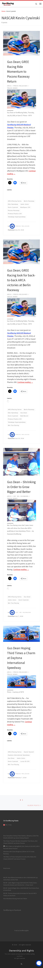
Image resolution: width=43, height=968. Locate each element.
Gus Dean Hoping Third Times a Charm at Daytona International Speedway (21, 658)
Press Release (22, 226)
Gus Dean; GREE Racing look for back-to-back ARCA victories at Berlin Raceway (21, 280)
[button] (21, 99)
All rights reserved (19, 958)
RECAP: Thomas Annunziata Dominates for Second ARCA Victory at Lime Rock (20, 894)
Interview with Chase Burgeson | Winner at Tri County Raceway (18, 853)
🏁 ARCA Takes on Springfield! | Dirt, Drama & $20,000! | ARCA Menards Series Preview (21, 847)
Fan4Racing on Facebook (12, 910)
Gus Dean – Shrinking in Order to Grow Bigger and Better (21, 487)
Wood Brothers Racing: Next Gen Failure (15, 898)
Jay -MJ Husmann (23, 612)
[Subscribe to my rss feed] (21, 964)
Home (3, 11)
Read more (6, 868)
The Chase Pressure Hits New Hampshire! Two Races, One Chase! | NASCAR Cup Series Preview (20, 842)
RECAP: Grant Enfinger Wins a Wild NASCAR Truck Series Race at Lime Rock (21, 889)
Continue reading (25, 382)
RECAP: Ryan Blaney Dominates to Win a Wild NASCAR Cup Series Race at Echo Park (20, 879)
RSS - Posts (8, 825)
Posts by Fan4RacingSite (21, 930)
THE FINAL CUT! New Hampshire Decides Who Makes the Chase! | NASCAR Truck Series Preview (19, 858)
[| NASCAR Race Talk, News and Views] (8, 3)
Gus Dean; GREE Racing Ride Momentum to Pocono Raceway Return (18, 71)
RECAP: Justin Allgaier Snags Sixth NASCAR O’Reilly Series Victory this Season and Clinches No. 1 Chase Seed (20, 884)
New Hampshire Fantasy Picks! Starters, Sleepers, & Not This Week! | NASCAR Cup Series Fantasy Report (21, 837)
